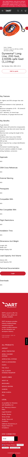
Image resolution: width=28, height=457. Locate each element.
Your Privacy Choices (9, 445)
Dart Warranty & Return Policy (9, 408)
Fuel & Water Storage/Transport (8, 372)
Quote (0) (26, 341)
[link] (22, 11)
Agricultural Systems (9, 359)
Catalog (9, 47)
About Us (5, 380)
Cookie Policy (5, 447)
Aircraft (5, 348)
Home (5, 47)
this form (24, 5)
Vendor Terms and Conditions (7, 420)
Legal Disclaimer (7, 412)
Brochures (5, 383)
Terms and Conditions (15, 447)
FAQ (3, 395)
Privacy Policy (20, 444)
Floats (4, 365)
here (14, 5)
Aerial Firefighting (8, 351)
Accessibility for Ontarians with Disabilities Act (10, 404)
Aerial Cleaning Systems (7, 355)
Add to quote (14, 71)
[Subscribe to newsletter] (16, 438)
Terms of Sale (6, 417)
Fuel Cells (5, 368)
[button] (2, 11)
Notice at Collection (7, 442)
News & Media (6, 392)
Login (13, 273)
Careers (4, 389)
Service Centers (7, 386)
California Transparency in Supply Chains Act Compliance (9, 426)
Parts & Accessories (9, 362)
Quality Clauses (6, 414)
